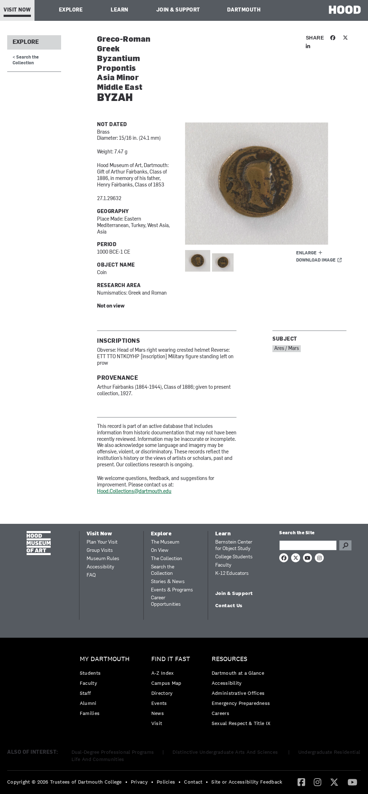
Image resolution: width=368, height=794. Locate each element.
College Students (234, 557)
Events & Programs (172, 590)
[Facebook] (301, 782)
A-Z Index (162, 673)
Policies (166, 782)
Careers (220, 713)
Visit (156, 723)
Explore (71, 10)
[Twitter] (334, 782)
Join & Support (178, 10)
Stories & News (168, 582)
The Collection (166, 559)
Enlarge (306, 253)
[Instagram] (317, 782)
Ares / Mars (286, 348)
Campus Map (166, 683)
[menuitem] (106, 688)
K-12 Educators (232, 573)
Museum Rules (103, 559)
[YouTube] (352, 782)
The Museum (165, 542)
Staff (85, 693)
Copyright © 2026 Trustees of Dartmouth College (64, 782)
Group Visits (100, 550)
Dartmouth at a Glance (238, 673)
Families (90, 713)
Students (90, 673)
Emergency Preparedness (241, 703)
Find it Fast (170, 659)
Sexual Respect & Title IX (241, 723)
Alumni (88, 703)
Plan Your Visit (102, 542)
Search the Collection (162, 570)
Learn (119, 10)
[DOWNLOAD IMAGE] (265, 184)
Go (345, 545)
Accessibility (100, 567)
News (157, 713)
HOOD (345, 9)
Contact (193, 782)
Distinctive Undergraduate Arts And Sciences (225, 752)
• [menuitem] (126, 782)
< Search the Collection (26, 60)
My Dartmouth (105, 659)
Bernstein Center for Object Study (233, 545)
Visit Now (17, 10)
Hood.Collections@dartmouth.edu (134, 491)
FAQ (91, 575)
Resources (229, 659)
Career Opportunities (166, 601)
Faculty (223, 565)
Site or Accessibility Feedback (246, 782)
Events (159, 703)
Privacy (139, 782)
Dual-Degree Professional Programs (113, 752)
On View (160, 550)
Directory (162, 693)
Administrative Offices (238, 693)
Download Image (316, 260)
